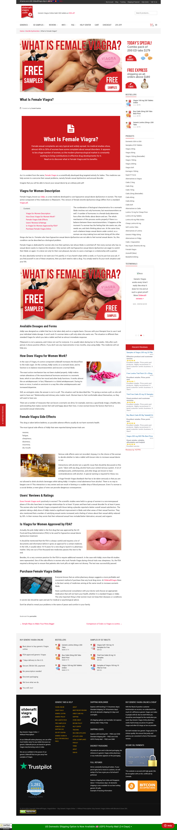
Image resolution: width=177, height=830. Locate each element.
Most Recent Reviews (80, 710)
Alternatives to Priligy (133, 238)
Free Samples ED (60, 723)
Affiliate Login (78, 736)
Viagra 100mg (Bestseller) (135, 156)
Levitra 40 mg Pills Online (135, 220)
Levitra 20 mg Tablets (134, 216)
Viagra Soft (130, 167)
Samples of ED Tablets (134, 145)
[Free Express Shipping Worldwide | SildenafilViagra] (140, 78)
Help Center (145, 2)
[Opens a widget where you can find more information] (168, 826)
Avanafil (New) (131, 253)
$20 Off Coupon (60, 732)
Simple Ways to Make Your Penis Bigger (37, 624)
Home (22, 31)
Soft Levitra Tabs (132, 227)
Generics (24, 25)
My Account (109, 2)
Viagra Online (59, 707)
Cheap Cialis (59, 710)
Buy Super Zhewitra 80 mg (135, 246)
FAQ (72, 25)
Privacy (75, 743)
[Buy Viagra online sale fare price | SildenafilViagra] (140, 50)
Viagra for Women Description (38, 213)
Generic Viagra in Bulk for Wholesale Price (62, 738)
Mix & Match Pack (61, 720)
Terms (75, 746)
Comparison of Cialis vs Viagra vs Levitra (104, 624)
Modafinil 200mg (132, 257)
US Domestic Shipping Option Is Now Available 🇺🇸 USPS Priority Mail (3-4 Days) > (88, 826)
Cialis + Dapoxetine (133, 242)
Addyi (42, 197)
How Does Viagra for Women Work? (40, 217)
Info (64, 25)
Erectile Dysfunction (32, 31)
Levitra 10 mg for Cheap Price (137, 212)
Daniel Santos (36, 108)
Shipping (75, 717)
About (75, 707)
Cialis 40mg (130, 197)
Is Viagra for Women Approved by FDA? (42, 226)
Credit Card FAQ (78, 713)
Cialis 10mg (130, 190)
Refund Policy (77, 723)
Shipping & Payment (134, 2)
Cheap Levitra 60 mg (133, 223)
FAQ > (61, 1)
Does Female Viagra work (30, 501)
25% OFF (118, 25)
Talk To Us (154, 2)
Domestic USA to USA (133, 141)
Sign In (75, 752)
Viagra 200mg (131, 164)
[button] (6, 827)
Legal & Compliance (79, 739)
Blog (116, 2)
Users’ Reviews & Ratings (36, 223)
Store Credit (77, 720)
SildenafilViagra (110, 580)
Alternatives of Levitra (134, 231)
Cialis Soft (129, 205)
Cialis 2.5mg (130, 182)
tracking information (105, 791)
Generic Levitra (60, 713)
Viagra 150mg (131, 160)
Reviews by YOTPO (133, 450)
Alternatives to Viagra (134, 179)
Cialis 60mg (130, 201)
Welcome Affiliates (79, 733)
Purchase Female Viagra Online (38, 229)
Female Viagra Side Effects (37, 220)
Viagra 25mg (130, 149)
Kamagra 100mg (132, 171)
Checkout (107, 25)
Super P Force (131, 175)
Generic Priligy (60, 717)
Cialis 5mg (129, 186)
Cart (97, 25)
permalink (33, 616)
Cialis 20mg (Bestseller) (134, 194)
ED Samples (38, 25)
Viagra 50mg (130, 153)
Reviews (52, 25)
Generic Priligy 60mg (133, 234)
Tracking (122, 2)
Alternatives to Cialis (133, 208)
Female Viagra (50, 175)
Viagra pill (24, 203)
